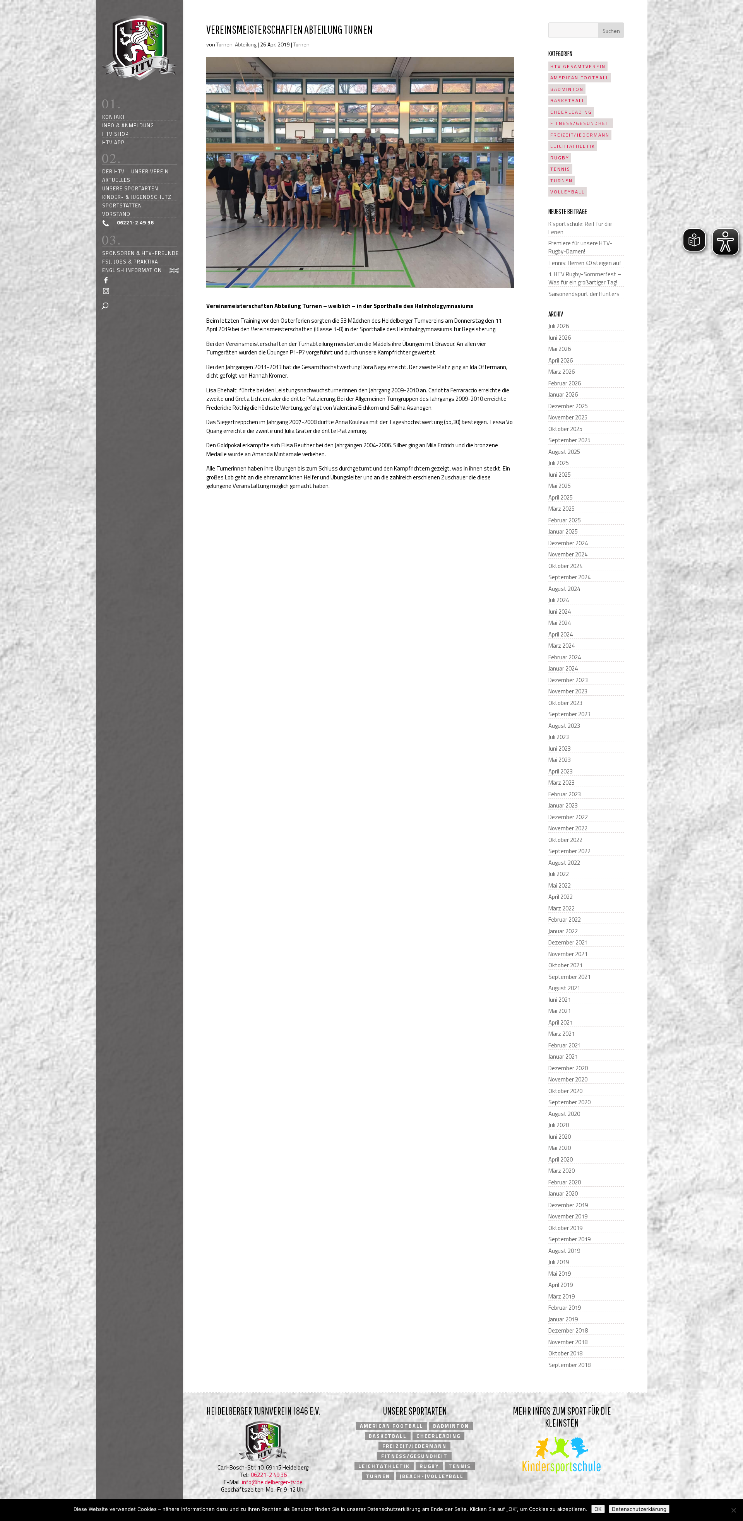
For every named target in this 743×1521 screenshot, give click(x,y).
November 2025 (567, 417)
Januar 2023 (563, 805)
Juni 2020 (559, 1136)
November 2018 (567, 1342)
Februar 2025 (564, 520)
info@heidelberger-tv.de (272, 1482)
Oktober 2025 (565, 428)
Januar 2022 (563, 931)
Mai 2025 (559, 485)
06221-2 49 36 (269, 1474)
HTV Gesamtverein (578, 66)
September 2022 (569, 851)
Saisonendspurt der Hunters (584, 293)
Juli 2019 (558, 1262)
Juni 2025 (559, 474)
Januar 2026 (563, 394)
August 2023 (564, 725)
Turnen (301, 44)
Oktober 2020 (565, 1090)
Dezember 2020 (568, 1068)
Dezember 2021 (568, 942)
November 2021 (567, 954)
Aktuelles (116, 179)
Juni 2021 (559, 999)
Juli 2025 (558, 463)
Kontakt (113, 116)
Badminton (567, 89)
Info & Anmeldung (128, 125)
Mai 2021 (559, 1010)
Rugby (559, 157)
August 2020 (564, 1113)
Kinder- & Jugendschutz (136, 196)
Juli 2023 (558, 736)
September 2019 (569, 1239)
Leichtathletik (572, 146)
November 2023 (567, 691)
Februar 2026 (564, 383)
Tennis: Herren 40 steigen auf (584, 262)
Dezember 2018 (568, 1330)
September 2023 (569, 714)
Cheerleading (571, 112)
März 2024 (561, 645)
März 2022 (561, 908)
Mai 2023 (559, 759)
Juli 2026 (558, 326)
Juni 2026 (559, 337)
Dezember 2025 (568, 406)
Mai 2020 (559, 1147)
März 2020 (561, 1170)
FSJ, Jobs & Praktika (130, 261)
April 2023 (560, 771)
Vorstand (116, 213)
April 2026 (560, 360)
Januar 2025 (563, 531)
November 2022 (567, 828)
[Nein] (733, 1510)
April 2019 (560, 1284)
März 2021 (561, 1033)
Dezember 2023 (568, 680)
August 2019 (564, 1250)
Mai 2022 (559, 885)
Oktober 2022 (565, 839)
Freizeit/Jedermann (579, 135)
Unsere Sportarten (130, 188)
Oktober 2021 (565, 965)
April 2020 (560, 1159)
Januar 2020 (563, 1193)
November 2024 (567, 554)
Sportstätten (122, 205)
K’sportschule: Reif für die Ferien (580, 227)
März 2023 (561, 782)
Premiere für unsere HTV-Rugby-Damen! (580, 247)
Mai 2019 (559, 1273)
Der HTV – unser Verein (135, 171)
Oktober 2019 (565, 1227)
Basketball (567, 100)
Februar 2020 (564, 1182)
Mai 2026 (559, 348)
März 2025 (561, 508)
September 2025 (569, 440)
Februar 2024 (564, 657)
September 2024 (569, 577)
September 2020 (569, 1102)
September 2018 (569, 1364)
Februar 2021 (564, 1045)
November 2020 (567, 1079)
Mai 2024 (559, 622)
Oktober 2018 (565, 1353)
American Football (579, 77)
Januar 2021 (563, 1056)
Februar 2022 (564, 919)
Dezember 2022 (568, 817)
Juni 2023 (559, 748)
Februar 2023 (564, 794)
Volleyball (567, 191)
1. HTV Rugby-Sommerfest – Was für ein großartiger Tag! (584, 278)
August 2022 (564, 862)
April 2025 (560, 497)
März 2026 (561, 371)
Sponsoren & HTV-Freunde (140, 253)
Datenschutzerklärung (639, 1509)
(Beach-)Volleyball (432, 1476)
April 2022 (560, 896)
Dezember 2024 (568, 543)
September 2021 (569, 976)
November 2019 (567, 1216)
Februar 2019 (564, 1307)
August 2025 (564, 451)
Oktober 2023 (565, 702)
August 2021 (564, 988)
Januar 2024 (563, 668)
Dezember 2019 (568, 1205)
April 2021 (560, 1022)
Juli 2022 (558, 873)
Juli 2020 (558, 1125)
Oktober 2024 (565, 565)
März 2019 (561, 1296)
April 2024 (560, 634)
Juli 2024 (558, 599)
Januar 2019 (563, 1319)
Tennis (560, 169)
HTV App (113, 142)
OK (598, 1509)
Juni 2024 (559, 611)
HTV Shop (115, 133)
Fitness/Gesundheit (580, 123)
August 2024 (564, 588)
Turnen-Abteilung (236, 44)
